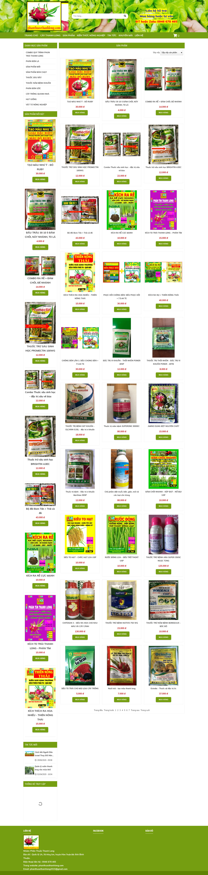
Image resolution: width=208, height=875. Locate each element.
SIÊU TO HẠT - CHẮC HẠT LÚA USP (80, 557)
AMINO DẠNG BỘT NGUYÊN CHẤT (163, 426)
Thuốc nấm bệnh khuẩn (38, 83)
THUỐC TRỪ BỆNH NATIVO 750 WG (121, 623)
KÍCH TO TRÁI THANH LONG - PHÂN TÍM (163, 233)
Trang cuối (145, 710)
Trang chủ (31, 35)
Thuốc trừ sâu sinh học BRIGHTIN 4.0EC (163, 167)
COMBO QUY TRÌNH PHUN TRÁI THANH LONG (38, 54)
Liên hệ (139, 35)
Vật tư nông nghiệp (36, 104)
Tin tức (111, 35)
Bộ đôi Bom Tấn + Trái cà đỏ (80, 233)
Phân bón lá (32, 61)
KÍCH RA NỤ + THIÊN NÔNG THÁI (163, 295)
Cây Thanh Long (50, 35)
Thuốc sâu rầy (33, 77)
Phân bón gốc (33, 88)
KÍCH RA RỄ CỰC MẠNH (122, 233)
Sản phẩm (69, 35)
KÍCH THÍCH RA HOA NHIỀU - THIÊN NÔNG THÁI (40, 715)
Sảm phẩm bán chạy (36, 72)
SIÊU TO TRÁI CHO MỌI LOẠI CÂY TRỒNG (80, 688)
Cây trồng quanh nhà (37, 94)
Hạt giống (31, 99)
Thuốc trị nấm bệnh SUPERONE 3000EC (122, 426)
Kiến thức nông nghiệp (91, 35)
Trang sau (135, 710)
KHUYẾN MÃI (126, 35)
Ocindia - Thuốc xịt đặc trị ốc (163, 688)
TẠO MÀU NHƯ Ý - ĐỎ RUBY (80, 101)
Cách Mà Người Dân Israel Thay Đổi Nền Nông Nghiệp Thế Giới (44, 755)
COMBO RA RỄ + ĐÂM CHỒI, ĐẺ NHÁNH (163, 101)
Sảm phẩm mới (33, 67)
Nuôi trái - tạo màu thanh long (121, 688)
